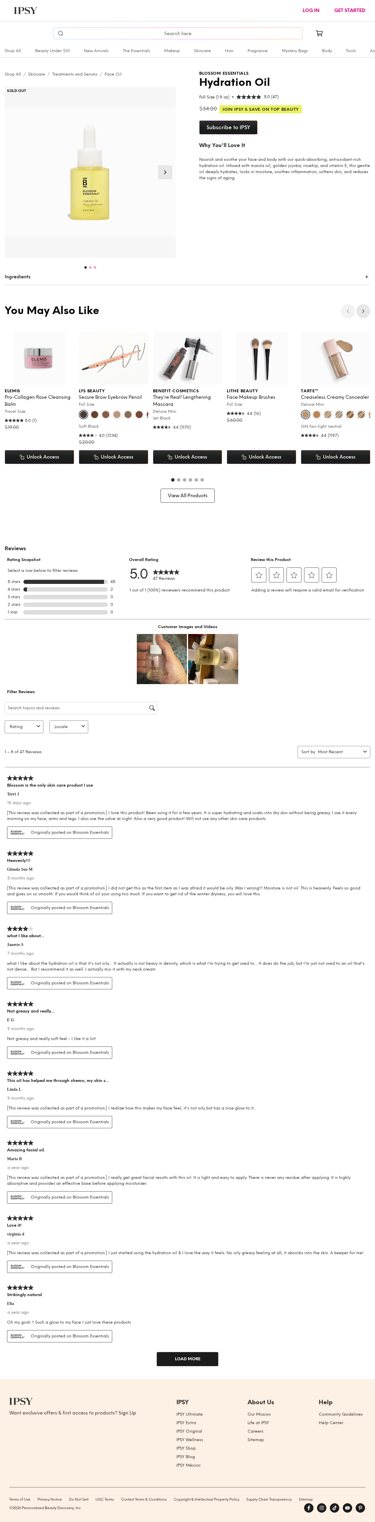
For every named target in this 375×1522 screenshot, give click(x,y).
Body (327, 50)
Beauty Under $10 (52, 50)
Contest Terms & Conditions (144, 1499)
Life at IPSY (258, 1422)
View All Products (187, 495)
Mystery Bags (295, 50)
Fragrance (258, 50)
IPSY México (188, 1465)
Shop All (13, 50)
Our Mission (259, 1414)
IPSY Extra (186, 1422)
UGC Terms (105, 1499)
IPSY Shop (186, 1448)
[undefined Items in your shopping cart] (319, 33)
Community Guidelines (341, 1414)
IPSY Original (189, 1431)
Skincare (202, 50)
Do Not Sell (78, 1499)
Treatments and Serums (75, 74)
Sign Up (127, 1413)
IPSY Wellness (189, 1439)
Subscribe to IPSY (228, 127)
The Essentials (136, 50)
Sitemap (256, 1439)
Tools (351, 50)
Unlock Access (43, 457)
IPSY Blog (185, 1456)
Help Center (331, 1422)
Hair (229, 50)
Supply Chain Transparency (269, 1499)
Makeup (172, 50)
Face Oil (113, 74)
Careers (255, 1431)
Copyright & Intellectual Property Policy (206, 1499)
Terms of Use (19, 1499)
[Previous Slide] (348, 311)
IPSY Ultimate (189, 1414)
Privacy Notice (50, 1499)
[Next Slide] (165, 172)
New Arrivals (96, 50)
